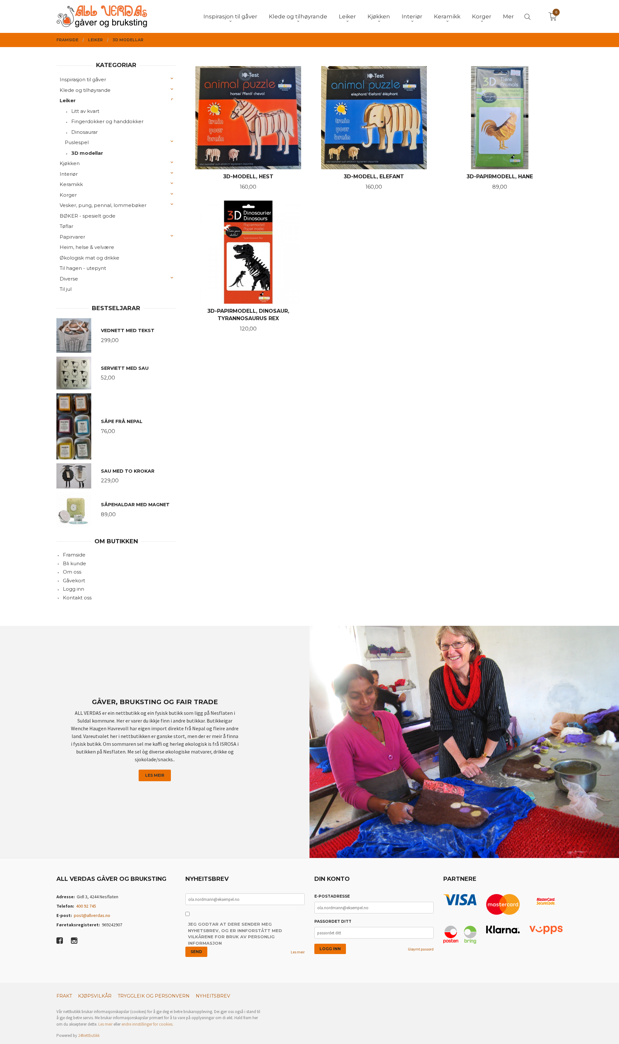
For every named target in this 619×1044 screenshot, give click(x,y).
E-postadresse (332, 896)
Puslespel (77, 142)
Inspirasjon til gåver (83, 79)
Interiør (69, 174)
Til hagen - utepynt (83, 268)
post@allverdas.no (92, 915)
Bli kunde (74, 563)
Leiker (68, 100)
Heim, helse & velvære (87, 247)
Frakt (64, 996)
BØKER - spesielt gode (87, 216)
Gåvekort (74, 580)
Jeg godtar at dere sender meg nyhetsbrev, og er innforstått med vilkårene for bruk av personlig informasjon (235, 933)
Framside (74, 555)
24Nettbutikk (89, 1035)
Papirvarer (72, 237)
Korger (68, 195)
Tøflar (66, 226)
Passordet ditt (332, 921)
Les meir (154, 775)
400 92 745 (86, 906)
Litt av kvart (85, 111)
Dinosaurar (84, 132)
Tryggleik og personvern (154, 996)
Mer (508, 16)
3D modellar (87, 153)
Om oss (72, 572)
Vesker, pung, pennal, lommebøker (103, 205)
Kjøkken (70, 163)
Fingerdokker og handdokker (107, 121)
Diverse (69, 279)
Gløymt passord (421, 949)
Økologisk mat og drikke (89, 258)
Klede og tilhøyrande (85, 90)
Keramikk (71, 184)
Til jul (66, 289)
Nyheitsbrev (213, 996)
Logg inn (73, 589)
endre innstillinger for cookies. (147, 1024)
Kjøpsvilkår (95, 996)
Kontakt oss (77, 598)
